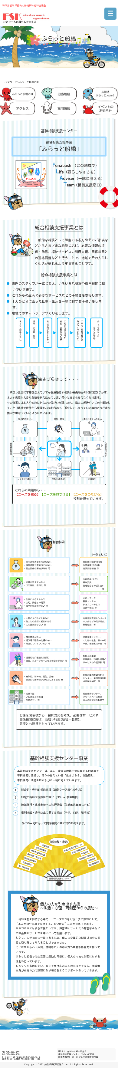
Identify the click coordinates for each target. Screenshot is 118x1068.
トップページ (9, 82)
